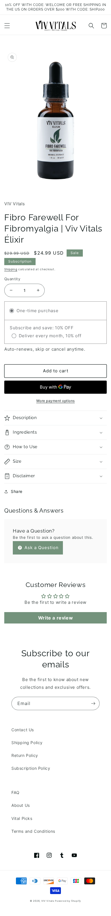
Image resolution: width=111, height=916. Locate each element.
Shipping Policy (27, 742)
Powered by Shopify (68, 900)
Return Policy (24, 755)
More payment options (55, 401)
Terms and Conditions (33, 831)
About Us (20, 805)
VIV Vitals (47, 900)
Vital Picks (21, 818)
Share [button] (16, 491)
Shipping (10, 269)
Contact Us (22, 729)
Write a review (55, 618)
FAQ (15, 792)
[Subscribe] (93, 703)
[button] (7, 25)
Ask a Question (41, 547)
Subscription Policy (30, 768)
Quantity (12, 279)
